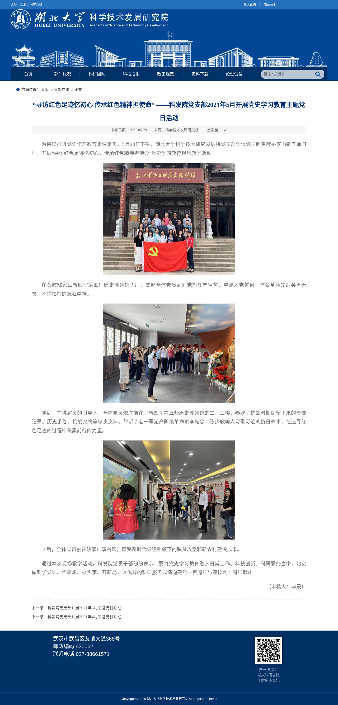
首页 (28, 74)
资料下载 (199, 74)
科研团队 (96, 74)
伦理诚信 (234, 74)
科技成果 (131, 74)
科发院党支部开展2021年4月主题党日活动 (84, 617)
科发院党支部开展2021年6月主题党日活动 (84, 608)
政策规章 (165, 74)
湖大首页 (249, 4)
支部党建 (61, 90)
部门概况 (62, 74)
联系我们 (270, 4)
